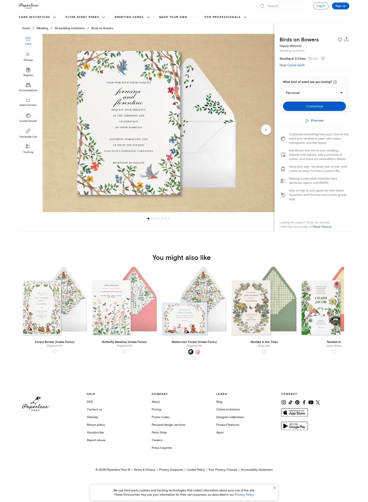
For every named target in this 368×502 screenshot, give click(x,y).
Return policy (96, 425)
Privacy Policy (244, 494)
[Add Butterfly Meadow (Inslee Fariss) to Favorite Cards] (124, 351)
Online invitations (228, 409)
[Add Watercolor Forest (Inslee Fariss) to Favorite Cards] (194, 358)
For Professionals (223, 17)
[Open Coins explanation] (323, 59)
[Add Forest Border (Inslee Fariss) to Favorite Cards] (54, 351)
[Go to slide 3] (152, 218)
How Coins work (292, 65)
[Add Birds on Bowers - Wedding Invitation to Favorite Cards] (339, 39)
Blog (219, 402)
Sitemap (92, 417)
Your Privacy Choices (222, 470)
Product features (227, 425)
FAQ (90, 402)
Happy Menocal (290, 46)
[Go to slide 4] (155, 218)
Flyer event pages (82, 17)
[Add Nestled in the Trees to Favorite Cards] (264, 351)
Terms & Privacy (144, 470)
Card (28, 44)
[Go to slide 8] (169, 218)
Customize (314, 106)
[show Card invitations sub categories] (54, 17)
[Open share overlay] (346, 39)
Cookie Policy (196, 470)
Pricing (156, 409)
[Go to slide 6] (162, 218)
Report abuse (96, 440)
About (156, 402)
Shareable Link (28, 136)
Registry (28, 75)
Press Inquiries (162, 448)
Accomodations (28, 90)
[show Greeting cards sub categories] (148, 17)
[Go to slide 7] (165, 218)
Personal (293, 93)
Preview (28, 60)
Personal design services (168, 425)
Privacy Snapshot (171, 470)
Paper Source (322, 227)
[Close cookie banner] (274, 487)
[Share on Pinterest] (297, 402)
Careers (157, 440)
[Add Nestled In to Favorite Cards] (333, 351)
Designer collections (230, 417)
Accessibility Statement (257, 470)
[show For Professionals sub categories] (245, 17)
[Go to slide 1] (148, 218)
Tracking (28, 152)
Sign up (340, 6)
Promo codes (161, 417)
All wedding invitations (70, 28)
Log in (321, 6)
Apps (220, 432)
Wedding (42, 28)
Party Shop (159, 432)
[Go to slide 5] (159, 218)
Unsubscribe (95, 432)
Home (26, 28)
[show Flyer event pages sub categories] (103, 17)
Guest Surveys (28, 105)
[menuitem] (38, 17)
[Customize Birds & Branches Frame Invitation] (158, 123)
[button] (335, 82)
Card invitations (34, 17)
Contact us (94, 409)
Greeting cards (129, 17)
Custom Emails (28, 121)
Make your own (173, 17)
